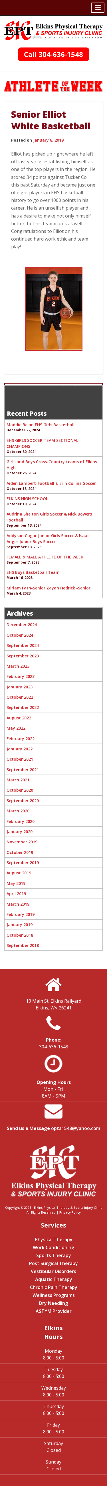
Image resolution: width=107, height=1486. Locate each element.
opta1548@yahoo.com (75, 1128)
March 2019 (18, 904)
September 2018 (23, 945)
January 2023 (20, 687)
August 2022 (19, 718)
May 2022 (16, 728)
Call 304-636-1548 (53, 54)
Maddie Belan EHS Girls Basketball (40, 424)
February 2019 (21, 914)
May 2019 (16, 883)
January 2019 (20, 924)
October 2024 (20, 635)
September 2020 (23, 800)
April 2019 (16, 893)
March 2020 (18, 811)
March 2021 (18, 780)
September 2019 (23, 862)
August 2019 (19, 873)
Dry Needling (53, 1303)
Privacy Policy (70, 1212)
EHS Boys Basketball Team (33, 572)
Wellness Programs (54, 1295)
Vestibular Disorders (53, 1271)
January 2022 (20, 749)
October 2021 (20, 759)
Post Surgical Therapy (53, 1263)
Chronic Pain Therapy (53, 1287)
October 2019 (20, 852)
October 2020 (20, 790)
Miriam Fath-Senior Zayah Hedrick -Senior (48, 588)
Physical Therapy (53, 1239)
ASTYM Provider (54, 1311)
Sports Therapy (53, 1255)
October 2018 (20, 935)
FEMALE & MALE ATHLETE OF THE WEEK (45, 557)
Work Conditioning (53, 1247)
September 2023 (23, 656)
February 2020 (21, 821)
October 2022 (20, 697)
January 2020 (20, 831)
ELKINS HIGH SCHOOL (27, 498)
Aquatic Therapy (53, 1279)
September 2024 (23, 645)
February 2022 (21, 738)
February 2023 (21, 676)
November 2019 (22, 842)
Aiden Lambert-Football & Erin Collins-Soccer (51, 483)
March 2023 (18, 666)
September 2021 (23, 769)
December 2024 (22, 624)
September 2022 (23, 707)
